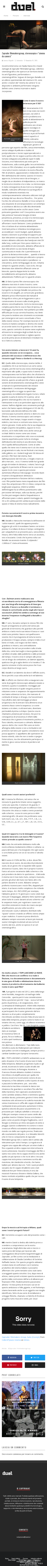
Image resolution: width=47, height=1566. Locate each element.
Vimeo (26, 1340)
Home (7, 1558)
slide (5, 1348)
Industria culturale (36, 1558)
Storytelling (22, 1560)
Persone (25, 1558)
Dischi (38, 1560)
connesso (17, 1454)
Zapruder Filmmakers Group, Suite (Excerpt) (21, 1337)
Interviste (20, 60)
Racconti (24, 1562)
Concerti (34, 1562)
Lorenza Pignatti (8, 60)
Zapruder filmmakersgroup (20, 1348)
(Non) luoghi (12, 1560)
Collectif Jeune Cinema (11, 1340)
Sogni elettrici (16, 1558)
